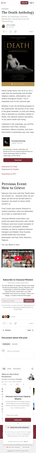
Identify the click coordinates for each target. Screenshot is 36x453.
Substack (9, 451)
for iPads (13, 167)
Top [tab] (4, 369)
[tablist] (10, 344)
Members (5, 9)
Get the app (26, 447)
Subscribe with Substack (19, 427)
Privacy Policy (24, 436)
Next (29, 330)
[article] (18, 379)
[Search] (32, 369)
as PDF (13, 174)
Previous (8, 330)
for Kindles (14, 169)
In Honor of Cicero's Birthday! (12, 379)
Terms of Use (28, 305)
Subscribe (24, 3)
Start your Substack (14, 447)
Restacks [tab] (15, 344)
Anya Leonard (10, 25)
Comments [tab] (6, 344)
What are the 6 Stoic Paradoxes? (10, 375)
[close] (30, 387)
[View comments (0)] (11, 32)
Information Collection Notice (21, 307)
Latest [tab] (9, 369)
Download (6, 167)
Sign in (32, 3)
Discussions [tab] (17, 369)
